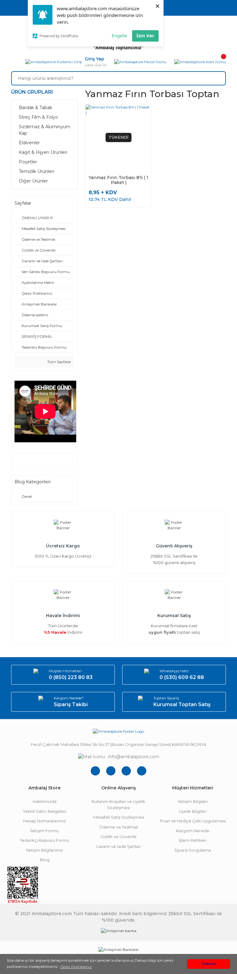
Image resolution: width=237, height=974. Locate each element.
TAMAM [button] (209, 964)
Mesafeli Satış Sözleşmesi (118, 817)
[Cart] (200, 62)
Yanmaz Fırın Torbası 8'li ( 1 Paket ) (118, 180)
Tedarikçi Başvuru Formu (44, 840)
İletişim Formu (44, 830)
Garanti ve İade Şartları (118, 846)
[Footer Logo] (118, 731)
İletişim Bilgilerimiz (44, 850)
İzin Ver (145, 35)
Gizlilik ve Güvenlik (118, 836)
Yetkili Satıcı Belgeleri (44, 811)
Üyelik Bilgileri (193, 811)
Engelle (119, 35)
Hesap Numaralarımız (44, 820)
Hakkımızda (44, 801)
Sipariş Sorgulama (192, 850)
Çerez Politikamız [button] (76, 966)
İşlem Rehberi (192, 840)
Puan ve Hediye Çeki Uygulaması (193, 820)
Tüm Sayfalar (58, 361)
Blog (44, 859)
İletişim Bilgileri (193, 801)
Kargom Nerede (192, 830)
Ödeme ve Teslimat (118, 827)
